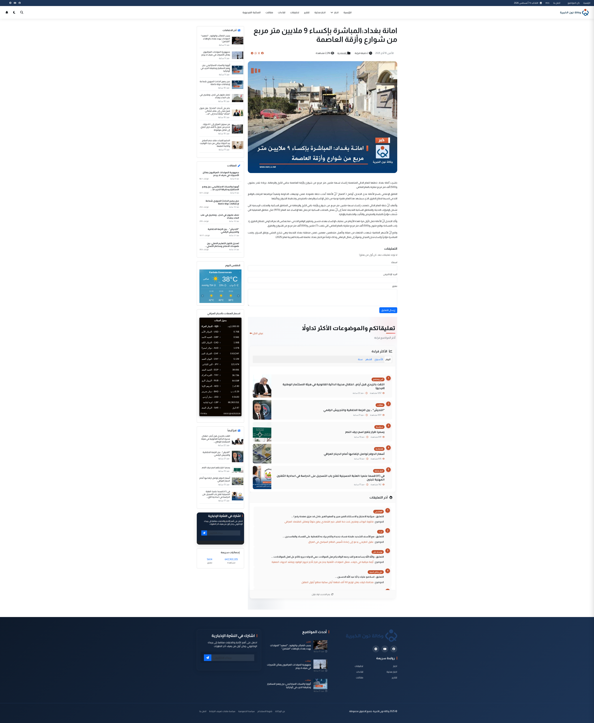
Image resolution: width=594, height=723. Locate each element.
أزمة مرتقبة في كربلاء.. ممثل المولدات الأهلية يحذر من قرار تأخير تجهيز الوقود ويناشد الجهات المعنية (322, 562)
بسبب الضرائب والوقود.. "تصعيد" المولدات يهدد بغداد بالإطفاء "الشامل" (215, 38)
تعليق (394, 286)
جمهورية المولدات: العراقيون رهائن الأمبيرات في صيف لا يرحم (215, 53)
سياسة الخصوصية (246, 711)
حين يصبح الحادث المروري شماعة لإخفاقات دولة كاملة (215, 83)
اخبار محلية (320, 12)
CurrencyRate (234, 418)
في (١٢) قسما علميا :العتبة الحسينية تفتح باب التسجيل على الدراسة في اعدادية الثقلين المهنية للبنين (331, 477)
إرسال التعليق (388, 310)
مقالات (269, 12)
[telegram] (375, 648)
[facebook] (393, 648)
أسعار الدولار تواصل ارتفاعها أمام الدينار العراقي (354, 453)
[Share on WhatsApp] (256, 53)
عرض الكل (258, 333)
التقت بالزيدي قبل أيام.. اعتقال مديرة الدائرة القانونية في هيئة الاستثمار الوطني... (215, 439)
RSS (547, 3)
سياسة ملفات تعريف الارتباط (222, 711)
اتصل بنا (556, 3)
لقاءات (281, 12)
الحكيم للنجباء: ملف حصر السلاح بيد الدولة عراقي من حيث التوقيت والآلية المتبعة (215, 143)
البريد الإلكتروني (390, 274)
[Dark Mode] (14, 12)
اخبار (336, 12)
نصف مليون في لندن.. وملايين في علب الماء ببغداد (215, 96)
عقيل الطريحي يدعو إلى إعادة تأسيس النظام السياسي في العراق (340, 541)
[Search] (22, 12)
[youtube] (384, 648)
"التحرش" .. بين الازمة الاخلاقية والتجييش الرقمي (354, 409)
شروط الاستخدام (265, 711)
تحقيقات (294, 12)
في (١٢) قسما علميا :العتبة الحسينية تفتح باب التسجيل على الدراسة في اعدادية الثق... (216, 494)
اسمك (394, 262)
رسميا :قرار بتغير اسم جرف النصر (365, 431)
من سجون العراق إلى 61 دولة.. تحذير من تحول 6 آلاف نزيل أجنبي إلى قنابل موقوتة (215, 127)
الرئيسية (586, 3)
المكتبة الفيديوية (252, 12)
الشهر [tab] (368, 359)
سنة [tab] (360, 359)
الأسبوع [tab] (379, 359)
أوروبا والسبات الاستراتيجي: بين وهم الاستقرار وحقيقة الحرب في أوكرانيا (215, 68)
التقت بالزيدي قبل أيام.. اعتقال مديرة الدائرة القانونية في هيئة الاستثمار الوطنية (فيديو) (334, 386)
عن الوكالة (280, 711)
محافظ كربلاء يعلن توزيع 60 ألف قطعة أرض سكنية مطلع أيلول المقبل (337, 582)
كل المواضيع (574, 3)
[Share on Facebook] (262, 53)
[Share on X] (259, 53)
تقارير (307, 12)
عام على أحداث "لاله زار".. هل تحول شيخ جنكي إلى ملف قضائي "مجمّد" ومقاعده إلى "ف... (214, 111)
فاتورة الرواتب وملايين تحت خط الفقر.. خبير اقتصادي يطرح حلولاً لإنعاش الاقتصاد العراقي (328, 521)
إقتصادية (342, 53)
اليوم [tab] (388, 359)
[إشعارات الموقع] (7, 12)
